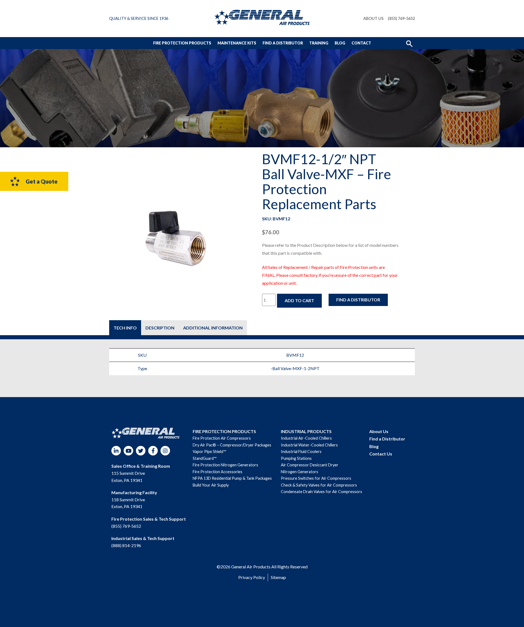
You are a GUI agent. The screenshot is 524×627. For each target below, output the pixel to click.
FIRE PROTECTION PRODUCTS (224, 431)
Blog (340, 43)
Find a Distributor (283, 43)
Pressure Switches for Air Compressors (316, 478)
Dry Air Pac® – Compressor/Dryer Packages (232, 445)
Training (318, 43)
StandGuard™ (204, 458)
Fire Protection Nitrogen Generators (225, 465)
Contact (361, 43)
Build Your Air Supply (211, 485)
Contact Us (380, 453)
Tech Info (125, 327)
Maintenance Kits (237, 43)
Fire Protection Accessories (217, 471)
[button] (409, 43)
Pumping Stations (296, 458)
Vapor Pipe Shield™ (209, 451)
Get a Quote (42, 181)
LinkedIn (116, 450)
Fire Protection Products (182, 43)
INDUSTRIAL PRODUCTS (306, 431)
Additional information (213, 327)
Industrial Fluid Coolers (301, 451)
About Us (373, 18)
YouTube (128, 450)
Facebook (153, 450)
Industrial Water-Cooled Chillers (309, 445)
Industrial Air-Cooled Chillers (306, 438)
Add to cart (299, 300)
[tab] (125, 327)
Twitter (140, 450)
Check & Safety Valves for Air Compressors (319, 485)
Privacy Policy (251, 577)
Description (159, 327)
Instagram (165, 450)
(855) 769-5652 (401, 18)
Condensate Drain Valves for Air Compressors (321, 491)
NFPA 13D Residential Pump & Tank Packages (232, 478)
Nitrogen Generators (299, 471)
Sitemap (278, 577)
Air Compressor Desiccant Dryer (309, 465)
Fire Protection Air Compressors (222, 438)
